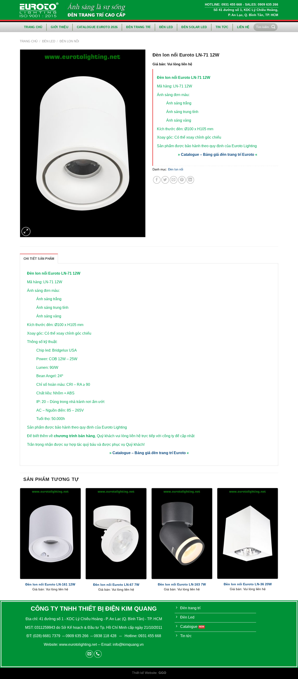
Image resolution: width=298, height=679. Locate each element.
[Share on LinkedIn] (190, 180)
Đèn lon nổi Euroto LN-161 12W (50, 584)
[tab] (39, 258)
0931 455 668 (149, 636)
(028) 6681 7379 (47, 636)
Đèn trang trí (138, 27)
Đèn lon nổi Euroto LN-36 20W (248, 584)
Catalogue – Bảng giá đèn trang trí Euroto (217, 154)
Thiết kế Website (144, 673)
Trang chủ (33, 27)
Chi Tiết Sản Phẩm (39, 258)
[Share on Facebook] (157, 180)
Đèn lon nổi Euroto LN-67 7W (116, 584)
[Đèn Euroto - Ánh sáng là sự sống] (39, 9)
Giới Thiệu (59, 27)
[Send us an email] (89, 654)
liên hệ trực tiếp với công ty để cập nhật (161, 436)
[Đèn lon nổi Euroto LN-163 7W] (182, 533)
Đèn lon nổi (69, 41)
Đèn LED (166, 27)
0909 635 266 (77, 636)
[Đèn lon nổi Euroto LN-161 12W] (50, 533)
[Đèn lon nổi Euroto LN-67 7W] (116, 533)
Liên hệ (243, 27)
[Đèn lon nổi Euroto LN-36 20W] (247, 533)
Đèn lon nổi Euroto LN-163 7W (182, 584)
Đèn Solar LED (194, 27)
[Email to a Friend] (173, 180)
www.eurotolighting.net (78, 644)
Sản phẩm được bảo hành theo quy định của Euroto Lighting (207, 146)
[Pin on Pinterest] (182, 180)
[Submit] (273, 27)
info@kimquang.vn (128, 644)
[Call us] (98, 654)
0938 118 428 (105, 636)
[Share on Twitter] (165, 180)
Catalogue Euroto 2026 (97, 27)
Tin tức (222, 27)
